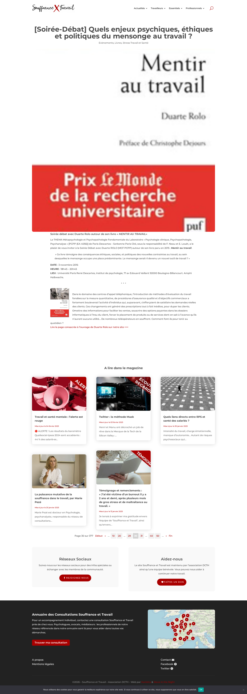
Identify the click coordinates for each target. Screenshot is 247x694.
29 (129, 535)
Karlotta (146, 682)
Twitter (165, 668)
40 (151, 535)
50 (157, 535)
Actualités (139, 8)
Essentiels (174, 8)
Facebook (167, 664)
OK (201, 689)
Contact (166, 659)
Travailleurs (157, 8)
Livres (118, 42)
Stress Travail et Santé (135, 42)
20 (119, 535)
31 (142, 535)
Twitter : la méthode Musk (116, 416)
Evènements (106, 42)
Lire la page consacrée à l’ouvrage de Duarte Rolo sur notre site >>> (89, 327)
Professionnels (194, 8)
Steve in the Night (164, 682)
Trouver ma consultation (51, 642)
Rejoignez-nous (77, 578)
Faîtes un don (174, 582)
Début (99, 535)
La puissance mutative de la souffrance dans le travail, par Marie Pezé (58, 498)
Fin (170, 535)
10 (113, 535)
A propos (37, 659)
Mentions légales (43, 664)
